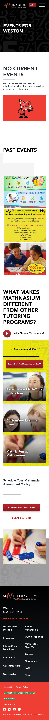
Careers (29, 654)
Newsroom (31, 661)
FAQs (28, 668)
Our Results (9, 674)
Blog (27, 675)
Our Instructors (11, 666)
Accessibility (9, 687)
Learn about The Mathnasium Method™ (24, 364)
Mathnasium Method (10, 628)
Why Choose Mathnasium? (29, 333)
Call (21, 518)
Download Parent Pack (15, 619)
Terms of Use (9, 705)
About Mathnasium (32, 628)
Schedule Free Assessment (21, 508)
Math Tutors (32, 645)
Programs (8, 638)
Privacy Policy (22, 687)
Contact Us (9, 657)
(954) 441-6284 (12, 612)
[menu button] (32, 5)
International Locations (10, 648)
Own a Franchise (34, 637)
